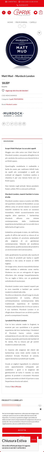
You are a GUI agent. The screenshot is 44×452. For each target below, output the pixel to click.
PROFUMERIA (21, 22)
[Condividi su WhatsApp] (4, 124)
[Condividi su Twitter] (12, 124)
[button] (40, 409)
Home (10, 22)
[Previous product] (24, 26)
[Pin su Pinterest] (20, 124)
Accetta (22, 430)
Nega (22, 436)
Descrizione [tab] (8, 141)
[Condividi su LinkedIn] (24, 124)
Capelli (33, 22)
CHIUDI (33, 439)
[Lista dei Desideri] (35, 13)
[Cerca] (9, 13)
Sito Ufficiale (16, 386)
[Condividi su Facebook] (8, 124)
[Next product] (20, 26)
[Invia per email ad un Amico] (16, 124)
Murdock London (11, 104)
